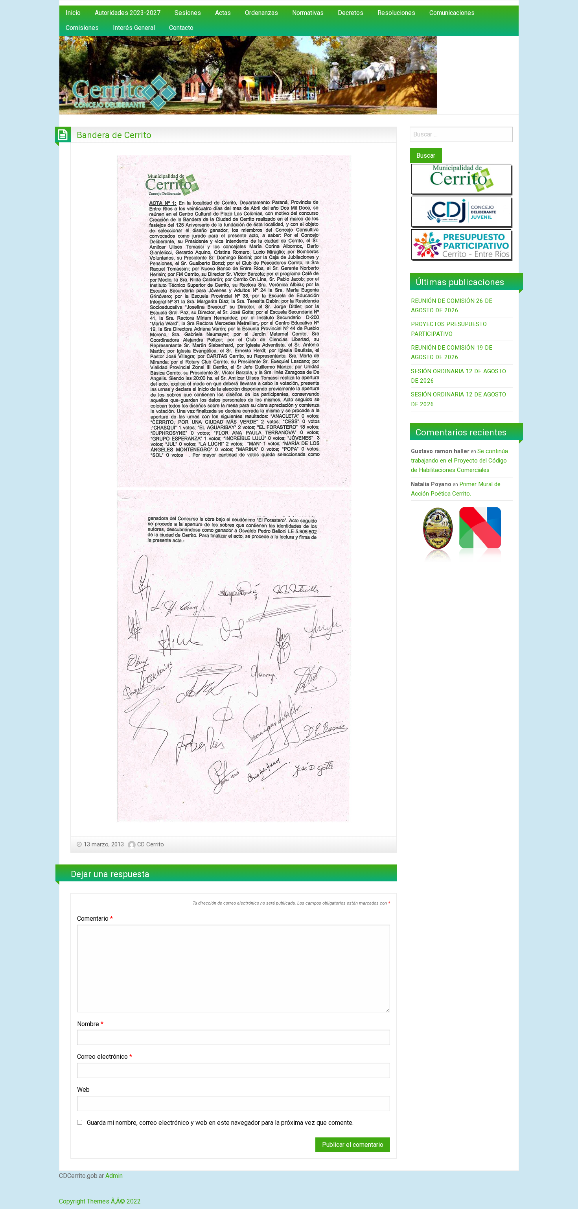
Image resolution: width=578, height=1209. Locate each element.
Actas (223, 13)
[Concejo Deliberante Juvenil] (461, 211)
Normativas (308, 13)
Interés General (134, 27)
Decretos (350, 13)
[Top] (60, 1191)
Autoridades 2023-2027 (127, 13)
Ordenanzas (261, 13)
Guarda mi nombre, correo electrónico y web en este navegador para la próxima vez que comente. (220, 1122)
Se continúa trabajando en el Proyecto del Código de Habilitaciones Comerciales (459, 461)
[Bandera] (480, 534)
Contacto (181, 27)
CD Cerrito (150, 844)
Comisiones (82, 27)
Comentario (95, 918)
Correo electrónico (104, 1056)
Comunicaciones (452, 13)
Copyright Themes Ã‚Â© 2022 (100, 1201)
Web (83, 1089)
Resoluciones (396, 13)
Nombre (90, 1024)
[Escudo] (437, 534)
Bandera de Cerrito (114, 135)
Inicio (73, 13)
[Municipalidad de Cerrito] (461, 178)
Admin (114, 1176)
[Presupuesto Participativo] (461, 244)
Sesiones (188, 13)
